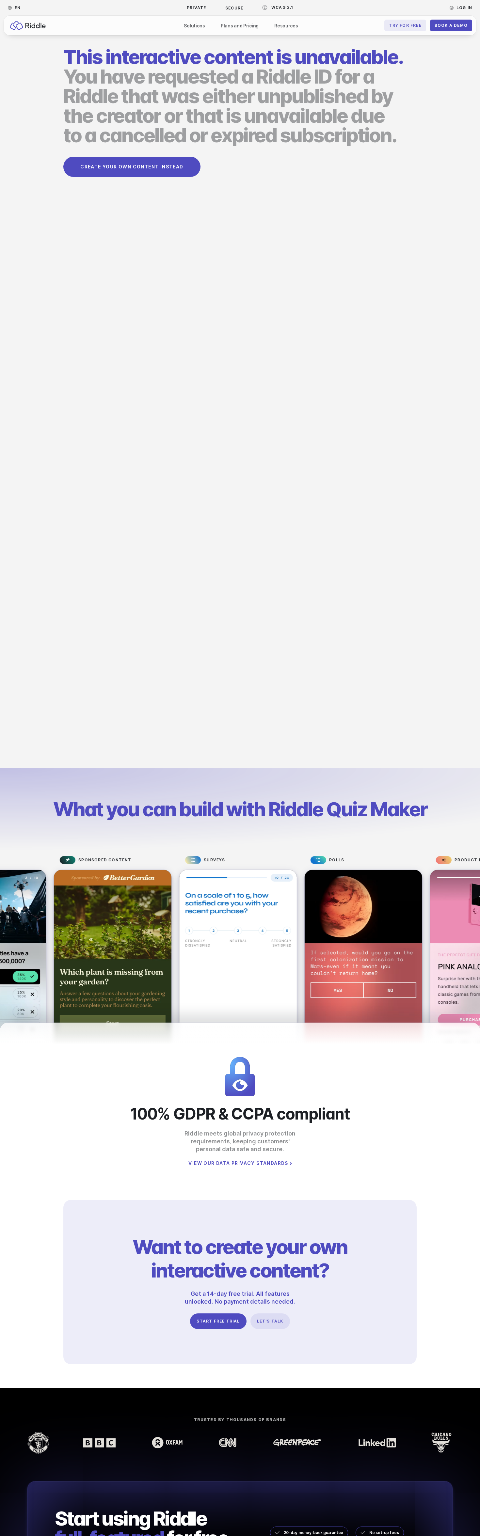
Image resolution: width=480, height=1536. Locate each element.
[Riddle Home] (28, 25)
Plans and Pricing (240, 25)
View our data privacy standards (238, 1163)
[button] (16, 8)
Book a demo (451, 25)
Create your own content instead (131, 166)
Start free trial (218, 1321)
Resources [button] (286, 25)
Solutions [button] (194, 25)
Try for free (405, 25)
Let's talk (270, 1321)
